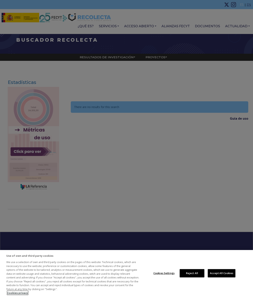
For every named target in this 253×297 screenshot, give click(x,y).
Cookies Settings (164, 273)
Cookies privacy (17, 293)
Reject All (192, 273)
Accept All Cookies (221, 273)
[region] (126, 273)
